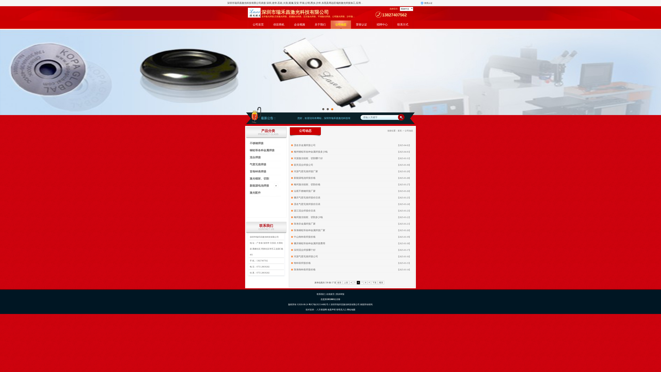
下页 (374, 282)
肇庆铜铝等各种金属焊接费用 (309, 243)
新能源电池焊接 (259, 185)
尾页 (381, 282)
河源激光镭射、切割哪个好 (308, 158)
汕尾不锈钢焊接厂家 (305, 191)
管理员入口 (341, 309)
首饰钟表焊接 (258, 171)
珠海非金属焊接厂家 (305, 224)
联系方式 (402, 24)
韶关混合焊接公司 (303, 165)
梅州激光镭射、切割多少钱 (308, 217)
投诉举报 (340, 294)
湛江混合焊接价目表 (305, 210)
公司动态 (340, 24)
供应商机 (278, 24)
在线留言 (330, 294)
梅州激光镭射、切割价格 (307, 184)
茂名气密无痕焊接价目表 (307, 204)
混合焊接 (255, 157)
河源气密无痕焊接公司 (306, 256)
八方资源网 (322, 309)
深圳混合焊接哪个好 (305, 250)
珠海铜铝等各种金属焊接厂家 (309, 230)
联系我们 (321, 294)
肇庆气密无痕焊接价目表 (307, 197)
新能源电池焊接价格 (305, 178)
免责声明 (331, 309)
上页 (346, 282)
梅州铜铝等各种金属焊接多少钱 (311, 152)
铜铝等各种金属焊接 (262, 150)
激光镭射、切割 (259, 178)
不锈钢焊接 (257, 143)
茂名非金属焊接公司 (305, 145)
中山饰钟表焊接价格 (305, 237)
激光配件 (255, 192)
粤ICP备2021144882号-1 (319, 304)
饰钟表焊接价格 (302, 263)
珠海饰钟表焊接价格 (305, 269)
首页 (400, 131)
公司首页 (258, 24)
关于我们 (320, 24)
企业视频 (299, 24)
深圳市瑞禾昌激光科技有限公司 (345, 304)
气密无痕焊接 (258, 164)
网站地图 (351, 309)
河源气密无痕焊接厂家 (306, 171)
